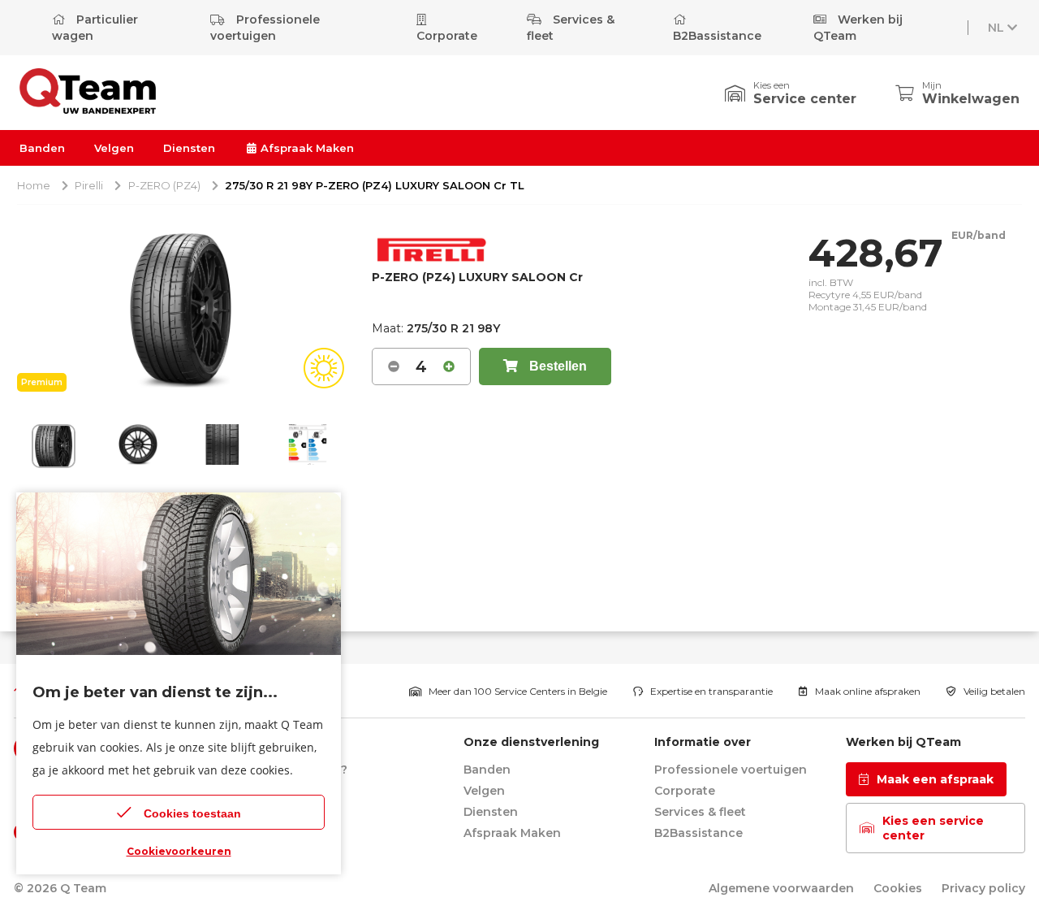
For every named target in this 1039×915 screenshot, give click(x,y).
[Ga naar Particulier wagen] (87, 109)
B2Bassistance (717, 35)
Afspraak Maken (305, 147)
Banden (42, 147)
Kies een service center (933, 828)
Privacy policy (983, 888)
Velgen (114, 147)
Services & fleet (570, 27)
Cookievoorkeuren (179, 851)
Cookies (897, 888)
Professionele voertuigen (265, 27)
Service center (804, 98)
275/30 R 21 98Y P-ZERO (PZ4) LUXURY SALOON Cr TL (374, 185)
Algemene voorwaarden (781, 888)
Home (33, 185)
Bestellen (556, 366)
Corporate (446, 35)
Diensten (189, 147)
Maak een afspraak (935, 779)
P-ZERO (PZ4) (164, 185)
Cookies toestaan (192, 813)
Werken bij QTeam (858, 27)
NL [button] (996, 27)
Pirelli (89, 185)
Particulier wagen (95, 27)
